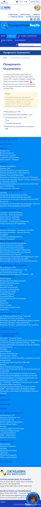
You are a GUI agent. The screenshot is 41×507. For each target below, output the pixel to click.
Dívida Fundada (5, 305)
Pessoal (3, 228)
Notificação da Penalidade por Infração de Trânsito (18, 376)
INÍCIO (3, 36)
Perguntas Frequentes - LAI (10, 417)
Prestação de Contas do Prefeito (12, 318)
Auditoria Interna (6, 347)
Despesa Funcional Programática (12, 175)
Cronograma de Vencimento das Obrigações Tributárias (20, 204)
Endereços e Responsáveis (9, 431)
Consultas (11, 36)
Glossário (3, 448)
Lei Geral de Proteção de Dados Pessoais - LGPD (17, 342)
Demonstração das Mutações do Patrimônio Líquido (18, 261)
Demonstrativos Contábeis (12, 241)
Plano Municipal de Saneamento (11, 367)
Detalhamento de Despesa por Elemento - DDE (17, 274)
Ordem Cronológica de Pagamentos (13, 223)
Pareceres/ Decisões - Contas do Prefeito (15, 323)
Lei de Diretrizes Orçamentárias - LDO (13, 270)
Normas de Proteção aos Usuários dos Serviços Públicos (20, 345)
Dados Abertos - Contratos (10, 219)
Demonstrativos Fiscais (10, 314)
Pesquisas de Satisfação (9, 287)
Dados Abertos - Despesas (9, 188)
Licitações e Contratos (10, 210)
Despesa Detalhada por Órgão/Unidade (14, 170)
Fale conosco (20, 40)
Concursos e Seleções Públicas (11, 237)
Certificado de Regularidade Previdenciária (15, 197)
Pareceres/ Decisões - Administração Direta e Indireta (19, 325)
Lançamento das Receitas (9, 157)
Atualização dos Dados (8, 450)
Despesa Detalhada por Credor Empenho (15, 173)
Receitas (4, 148)
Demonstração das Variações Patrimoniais (15, 250)
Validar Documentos (9, 334)
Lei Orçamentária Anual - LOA (11, 272)
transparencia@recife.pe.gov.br (16, 495)
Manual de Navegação (8, 455)
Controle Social (7, 329)
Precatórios (4, 303)
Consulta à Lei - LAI (7, 420)
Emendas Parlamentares (9, 353)
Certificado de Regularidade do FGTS (13, 195)
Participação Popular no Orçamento (13, 298)
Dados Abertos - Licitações (10, 217)
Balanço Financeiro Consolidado (11, 245)
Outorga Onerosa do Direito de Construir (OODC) (18, 387)
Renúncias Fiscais (6, 285)
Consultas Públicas (7, 296)
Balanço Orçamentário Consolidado (13, 243)
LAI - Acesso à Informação (27, 36)
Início (5, 58)
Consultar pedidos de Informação (12, 428)
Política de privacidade (8, 457)
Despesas (4, 164)
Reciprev (3, 364)
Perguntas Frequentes (8, 446)
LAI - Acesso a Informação (11, 413)
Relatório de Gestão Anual (9, 283)
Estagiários (4, 234)
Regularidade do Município (12, 190)
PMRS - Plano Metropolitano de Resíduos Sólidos (17, 389)
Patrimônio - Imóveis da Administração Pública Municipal (20, 340)
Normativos (4, 201)
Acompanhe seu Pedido (8, 424)
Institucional (25, 14)
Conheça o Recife (17, 17)
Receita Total (5, 151)
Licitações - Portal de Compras (11, 212)
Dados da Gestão (7, 276)
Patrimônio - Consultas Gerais (10, 338)
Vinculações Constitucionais (10, 307)
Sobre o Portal (6, 40)
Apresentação (5, 444)
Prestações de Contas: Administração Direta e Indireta (19, 320)
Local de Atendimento (8, 433)
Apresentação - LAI (7, 415)
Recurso (3, 426)
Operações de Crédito (8, 292)
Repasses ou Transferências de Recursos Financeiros (19, 177)
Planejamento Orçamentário (13, 265)
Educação (4, 400)
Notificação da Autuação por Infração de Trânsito (18, 373)
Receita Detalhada (7, 153)
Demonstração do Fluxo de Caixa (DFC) (14, 259)
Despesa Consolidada (8, 166)
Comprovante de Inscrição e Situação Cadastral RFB (19, 199)
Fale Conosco (6, 461)
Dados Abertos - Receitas (9, 159)
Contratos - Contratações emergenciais (14, 221)
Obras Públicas (5, 351)
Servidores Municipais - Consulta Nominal (15, 232)
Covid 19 (3, 409)
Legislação (4, 453)
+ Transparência (7, 336)
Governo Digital (5, 279)
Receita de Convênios (8, 155)
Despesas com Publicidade (9, 290)
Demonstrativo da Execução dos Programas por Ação (19, 256)
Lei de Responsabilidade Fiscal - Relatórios (15, 316)
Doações (3, 301)
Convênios (3, 349)
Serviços (36, 14)
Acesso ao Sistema (33, 17)
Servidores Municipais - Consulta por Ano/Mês (16, 230)
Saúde (2, 395)
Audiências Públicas (7, 294)
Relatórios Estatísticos (8, 437)
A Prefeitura (13, 14)
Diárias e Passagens (7, 239)
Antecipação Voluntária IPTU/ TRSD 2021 (15, 362)
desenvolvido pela (19, 504)
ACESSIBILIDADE (34, 1)
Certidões (3, 193)
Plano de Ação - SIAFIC (8, 356)
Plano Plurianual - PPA (8, 267)
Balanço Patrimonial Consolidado (12, 248)
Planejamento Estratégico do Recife (13, 281)
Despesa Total (5, 168)
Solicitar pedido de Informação (11, 422)
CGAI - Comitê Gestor (8, 435)
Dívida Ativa (4, 309)
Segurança (5, 404)
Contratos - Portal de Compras (11, 215)
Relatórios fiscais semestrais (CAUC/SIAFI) (15, 206)
